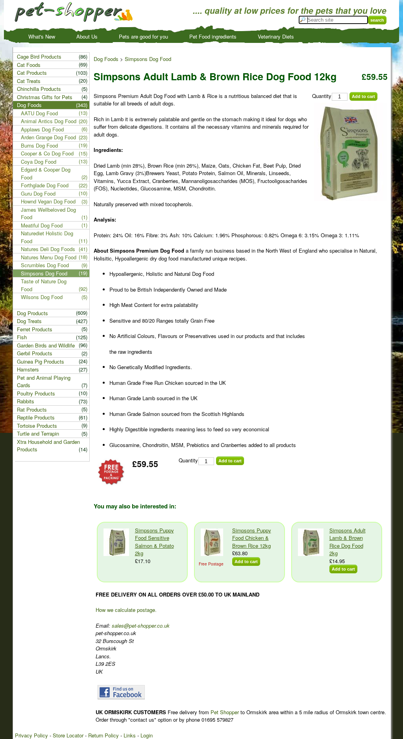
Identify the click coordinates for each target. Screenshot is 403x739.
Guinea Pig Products (40, 361)
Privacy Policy (31, 735)
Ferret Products (34, 329)
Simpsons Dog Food (148, 59)
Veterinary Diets (276, 36)
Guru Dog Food (38, 193)
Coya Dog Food (38, 161)
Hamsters (28, 369)
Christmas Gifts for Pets (44, 97)
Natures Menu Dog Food (48, 257)
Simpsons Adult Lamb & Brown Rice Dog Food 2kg (347, 542)
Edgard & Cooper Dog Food (45, 173)
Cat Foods (29, 64)
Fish (22, 337)
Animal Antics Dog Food (48, 121)
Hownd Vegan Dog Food (48, 201)
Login (146, 735)
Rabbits (25, 401)
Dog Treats (29, 321)
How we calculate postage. (126, 609)
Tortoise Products (37, 425)
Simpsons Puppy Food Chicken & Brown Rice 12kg (251, 538)
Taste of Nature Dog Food (44, 285)
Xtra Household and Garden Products (48, 445)
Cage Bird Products (39, 56)
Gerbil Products (34, 353)
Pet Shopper (225, 712)
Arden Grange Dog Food (48, 137)
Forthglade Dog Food (44, 185)
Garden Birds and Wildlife (46, 345)
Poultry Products (36, 393)
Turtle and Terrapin (38, 433)
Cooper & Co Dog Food (47, 153)
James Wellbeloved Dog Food (48, 213)
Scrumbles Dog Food (45, 265)
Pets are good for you (143, 36)
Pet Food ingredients (213, 36)
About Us (87, 36)
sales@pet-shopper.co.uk (141, 625)
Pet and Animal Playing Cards (43, 381)
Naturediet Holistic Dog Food (47, 237)
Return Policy (103, 735)
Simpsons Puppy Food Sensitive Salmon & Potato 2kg (154, 542)
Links (130, 735)
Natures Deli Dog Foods (48, 249)
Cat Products (32, 72)
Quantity (321, 96)
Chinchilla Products (39, 88)
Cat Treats (29, 81)
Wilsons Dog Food (42, 297)
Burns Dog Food (39, 145)
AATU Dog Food (39, 113)
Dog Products (32, 313)
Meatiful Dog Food (42, 225)
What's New (41, 36)
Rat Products (32, 409)
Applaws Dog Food (42, 129)
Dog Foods (106, 59)
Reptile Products (36, 417)
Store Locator (68, 735)
